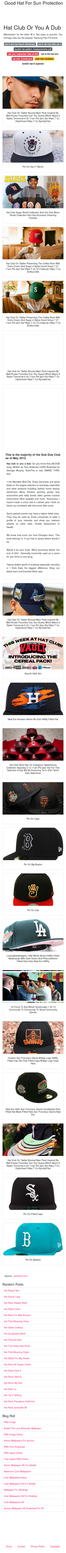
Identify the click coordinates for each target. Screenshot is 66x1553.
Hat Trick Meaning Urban (16, 1321)
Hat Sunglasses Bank (14, 1333)
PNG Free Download (14, 1446)
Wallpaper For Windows (16, 1489)
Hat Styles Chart (12, 1309)
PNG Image (10, 1422)
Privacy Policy (38, 1546)
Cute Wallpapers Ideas (15, 1477)
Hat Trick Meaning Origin (16, 1352)
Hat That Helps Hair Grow (17, 1345)
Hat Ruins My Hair (13, 1382)
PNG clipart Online (13, 1452)
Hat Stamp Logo (12, 1296)
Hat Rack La (10, 1389)
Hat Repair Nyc (11, 1290)
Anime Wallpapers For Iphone (19, 1440)
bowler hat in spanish (33, 63)
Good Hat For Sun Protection (33, 3)
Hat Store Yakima (12, 1376)
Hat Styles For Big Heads (16, 1358)
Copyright (55, 1546)
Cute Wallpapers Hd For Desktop (20, 1496)
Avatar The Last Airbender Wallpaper (22, 1428)
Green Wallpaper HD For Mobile (20, 1465)
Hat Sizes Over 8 (12, 1370)
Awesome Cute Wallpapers (17, 1471)
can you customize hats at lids (23, 53)
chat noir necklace (44, 58)
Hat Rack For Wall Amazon (17, 1315)
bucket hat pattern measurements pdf (33, 49)
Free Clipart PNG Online (16, 1459)
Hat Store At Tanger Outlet (17, 1364)
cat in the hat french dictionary (20, 44)
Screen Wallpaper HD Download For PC (24, 1508)
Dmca (9, 1546)
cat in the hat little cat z (49, 44)
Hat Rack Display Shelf (15, 1302)
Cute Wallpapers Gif (14, 1502)
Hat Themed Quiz (13, 1339)
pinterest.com (21, 1275)
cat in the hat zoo (49, 53)
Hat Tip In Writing (12, 1395)
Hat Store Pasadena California (19, 1401)
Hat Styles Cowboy (13, 1327)
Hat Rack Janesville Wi (15, 1407)
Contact (21, 1546)
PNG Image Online (13, 1434)
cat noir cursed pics (22, 58)
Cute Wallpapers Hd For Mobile (20, 1483)
